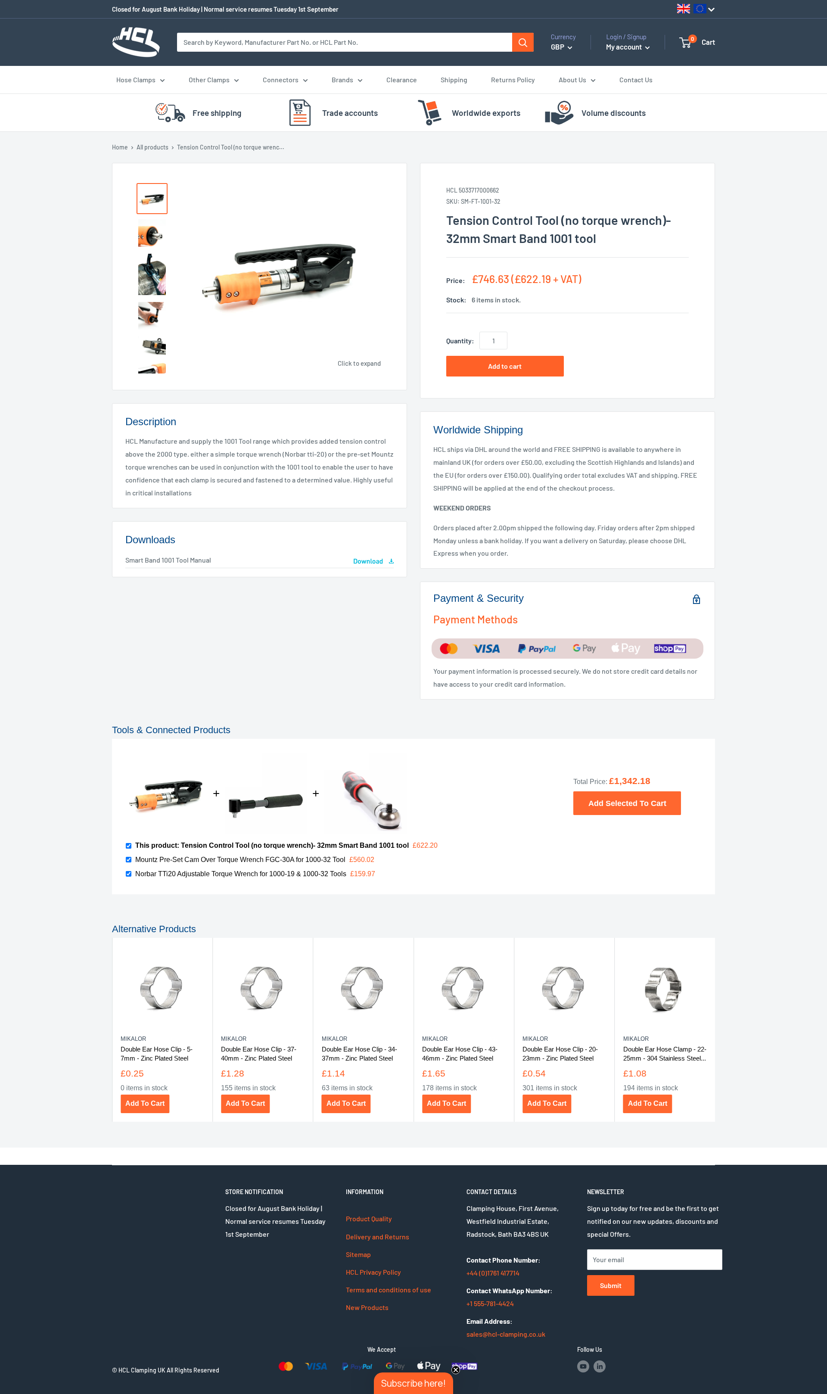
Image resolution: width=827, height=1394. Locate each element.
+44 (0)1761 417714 (492, 1273)
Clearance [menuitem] (401, 79)
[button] (413, 1383)
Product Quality (369, 1218)
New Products (367, 1307)
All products (152, 147)
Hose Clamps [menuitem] (135, 79)
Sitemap (358, 1254)
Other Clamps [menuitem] (209, 79)
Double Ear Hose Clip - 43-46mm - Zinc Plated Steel (459, 1053)
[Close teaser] (455, 1370)
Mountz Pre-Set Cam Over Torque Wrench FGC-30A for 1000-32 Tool (240, 859)
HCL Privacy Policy (373, 1272)
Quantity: (460, 340)
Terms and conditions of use (388, 1289)
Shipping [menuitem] (454, 79)
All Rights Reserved (193, 1370)
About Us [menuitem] (572, 79)
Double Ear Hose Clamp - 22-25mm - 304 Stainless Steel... (664, 1053)
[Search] (523, 42)
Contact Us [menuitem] (636, 79)
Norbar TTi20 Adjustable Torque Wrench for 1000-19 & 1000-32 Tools (240, 873)
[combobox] (344, 42)
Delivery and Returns (377, 1236)
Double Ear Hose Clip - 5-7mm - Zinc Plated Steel (157, 1053)
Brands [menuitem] (342, 79)
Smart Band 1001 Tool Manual (168, 560)
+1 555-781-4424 (490, 1303)
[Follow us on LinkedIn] (600, 1366)
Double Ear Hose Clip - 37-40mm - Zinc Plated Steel (258, 1053)
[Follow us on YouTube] (583, 1366)
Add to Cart (145, 1103)
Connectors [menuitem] (280, 79)
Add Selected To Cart (627, 803)
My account (624, 46)
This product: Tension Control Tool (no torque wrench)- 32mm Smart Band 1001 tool (272, 845)
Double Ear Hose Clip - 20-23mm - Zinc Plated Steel (560, 1053)
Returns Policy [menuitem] (513, 79)
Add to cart (505, 366)
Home (120, 147)
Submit (611, 1285)
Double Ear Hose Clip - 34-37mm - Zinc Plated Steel (359, 1053)
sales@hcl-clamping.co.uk (505, 1334)
